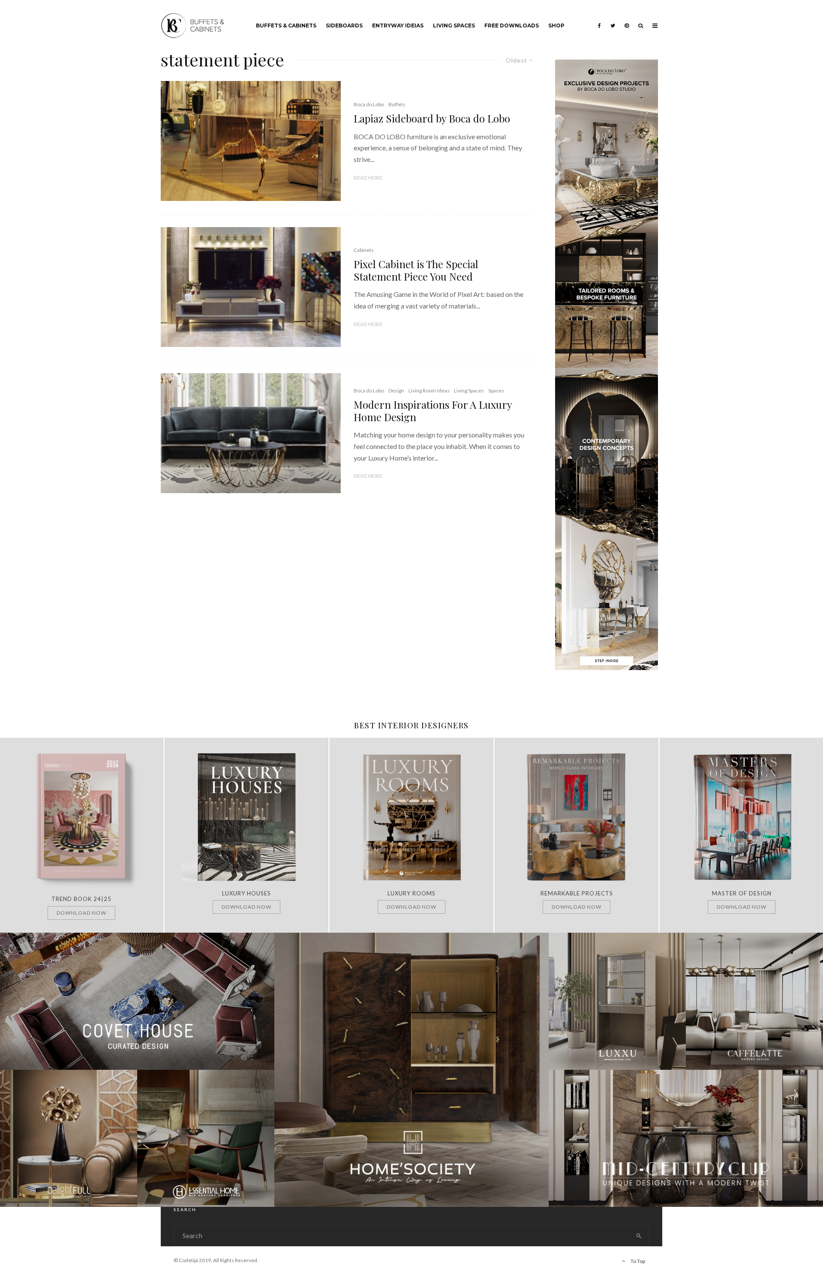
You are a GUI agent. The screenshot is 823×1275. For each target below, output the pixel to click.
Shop (556, 25)
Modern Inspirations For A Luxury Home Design (433, 410)
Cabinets (364, 250)
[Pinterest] (627, 19)
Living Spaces (454, 25)
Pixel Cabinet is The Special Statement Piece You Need (416, 270)
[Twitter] (613, 19)
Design (396, 390)
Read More (368, 178)
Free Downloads (511, 25)
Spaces (496, 390)
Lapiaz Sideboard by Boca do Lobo (432, 118)
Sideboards (344, 25)
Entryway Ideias (398, 25)
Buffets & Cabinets (286, 25)
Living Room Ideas (429, 390)
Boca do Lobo (369, 104)
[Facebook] (599, 19)
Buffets (396, 104)
